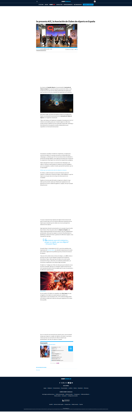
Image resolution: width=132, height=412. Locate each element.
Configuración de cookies (73, 395)
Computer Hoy (67, 404)
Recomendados (78, 4)
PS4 (41, 344)
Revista (75, 388)
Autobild (51, 404)
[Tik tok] (65, 383)
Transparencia (77, 394)
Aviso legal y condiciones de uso (48, 394)
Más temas (86, 388)
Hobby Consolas (75, 404)
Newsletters (80, 388)
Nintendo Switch (52, 344)
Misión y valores (57, 395)
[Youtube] (72, 383)
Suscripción (64, 395)
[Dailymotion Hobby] (68, 383)
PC (47, 344)
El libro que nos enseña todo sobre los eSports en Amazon (53, 170)
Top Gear (81, 404)
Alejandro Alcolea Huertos (41, 50)
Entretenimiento (68, 4)
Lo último (41, 4)
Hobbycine (51, 4)
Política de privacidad (60, 394)
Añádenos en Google (70, 49)
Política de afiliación (85, 394)
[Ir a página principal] (66, 1)
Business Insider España (58, 404)
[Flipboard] (70, 383)
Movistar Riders (51, 250)
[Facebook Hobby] (59, 383)
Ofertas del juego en (53, 363)
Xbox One (44, 344)
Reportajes (38, 370)
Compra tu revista (88, 4)
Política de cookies (69, 394)
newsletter (59, 4)
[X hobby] (61, 383)
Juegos (46, 4)
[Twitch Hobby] (63, 383)
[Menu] (37, 1)
